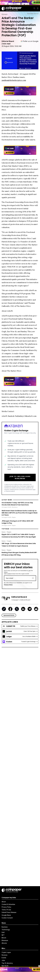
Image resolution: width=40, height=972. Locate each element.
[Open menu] (37, 8)
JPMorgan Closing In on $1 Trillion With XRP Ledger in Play (17, 522)
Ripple (9, 532)
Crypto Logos (6, 952)
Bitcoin (4, 938)
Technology (6, 929)
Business (5, 927)
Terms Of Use (6, 910)
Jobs (3, 960)
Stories (4, 14)
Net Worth (5, 966)
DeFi (3, 932)
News (3, 532)
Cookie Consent (7, 918)
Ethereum (5, 940)
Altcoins (4, 943)
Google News (6, 915)
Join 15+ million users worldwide (20, 477)
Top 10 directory (7, 963)
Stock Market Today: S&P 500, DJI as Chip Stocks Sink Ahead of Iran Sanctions (17, 504)
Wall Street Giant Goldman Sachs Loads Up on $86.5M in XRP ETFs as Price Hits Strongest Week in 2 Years (19, 513)
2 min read (6, 44)
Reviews (4, 955)
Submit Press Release (9, 912)
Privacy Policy (8, 584)
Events (4, 958)
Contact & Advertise (8, 904)
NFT (3, 935)
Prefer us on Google (30, 41)
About (4, 902)
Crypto (9, 541)
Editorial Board (8, 41)
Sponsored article (32, 13)
